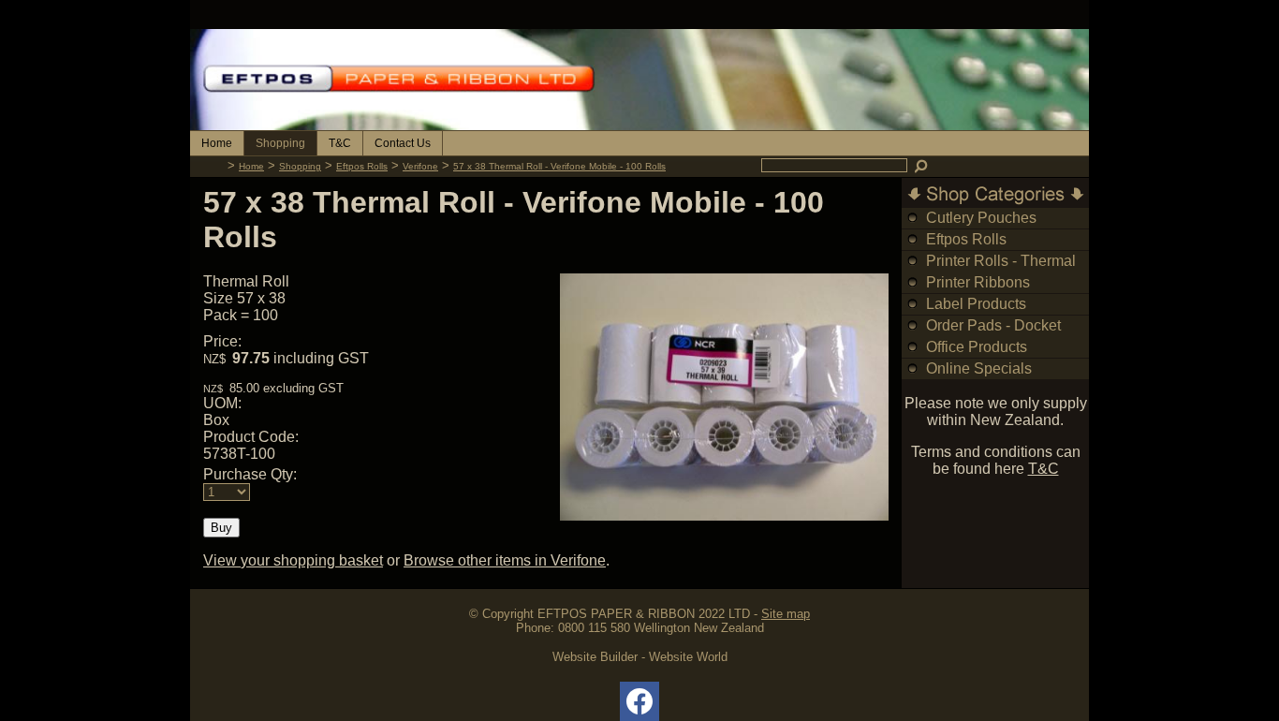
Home (216, 143)
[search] (922, 165)
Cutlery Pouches (981, 218)
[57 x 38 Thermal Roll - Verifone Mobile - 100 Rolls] (724, 515)
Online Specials (979, 368)
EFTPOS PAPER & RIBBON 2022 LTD (643, 614)
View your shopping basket (293, 560)
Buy (221, 528)
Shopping (280, 143)
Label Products (976, 304)
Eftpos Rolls (362, 166)
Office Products (976, 347)
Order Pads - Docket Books (993, 335)
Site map (785, 614)
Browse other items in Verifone (505, 560)
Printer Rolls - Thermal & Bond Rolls (1001, 271)
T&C (340, 143)
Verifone (420, 166)
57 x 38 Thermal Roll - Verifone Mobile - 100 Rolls (559, 166)
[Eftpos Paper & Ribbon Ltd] (639, 125)
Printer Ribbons (978, 282)
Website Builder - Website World (640, 657)
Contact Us (403, 143)
